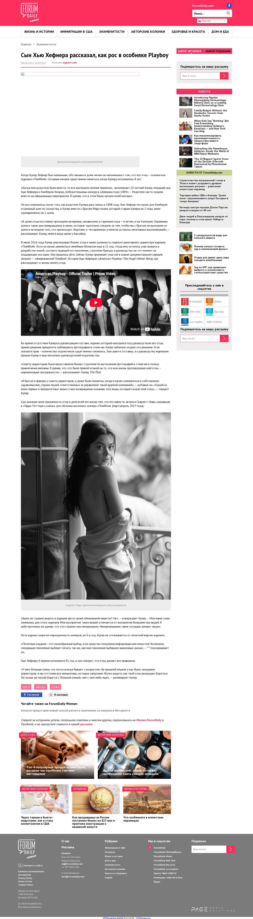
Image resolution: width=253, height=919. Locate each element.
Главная (26, 44)
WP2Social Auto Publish (113, 918)
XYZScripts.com (143, 918)
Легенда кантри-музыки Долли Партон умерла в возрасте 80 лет (203, 209)
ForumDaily (195, 301)
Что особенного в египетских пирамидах (143, 818)
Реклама (67, 847)
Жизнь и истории (39, 31)
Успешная (79, 788)
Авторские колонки (148, 31)
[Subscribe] (224, 76)
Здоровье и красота (188, 31)
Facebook (33, 694)
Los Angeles (195, 322)
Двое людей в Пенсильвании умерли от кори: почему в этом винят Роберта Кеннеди (203, 219)
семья (55, 687)
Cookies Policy (25, 884)
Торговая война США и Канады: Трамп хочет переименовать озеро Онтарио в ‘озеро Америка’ (203, 198)
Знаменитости (111, 31)
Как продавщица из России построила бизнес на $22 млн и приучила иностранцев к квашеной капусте (93, 822)
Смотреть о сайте (33, 865)
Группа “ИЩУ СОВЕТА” (165, 873)
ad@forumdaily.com (72, 863)
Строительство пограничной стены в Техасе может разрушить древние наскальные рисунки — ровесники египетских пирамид (202, 185)
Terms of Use (25, 881)
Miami (217, 301)
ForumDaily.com (203, 5)
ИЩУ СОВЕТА (214, 322)
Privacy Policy (25, 878)
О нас (65, 841)
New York (194, 312)
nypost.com (70, 62)
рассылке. (86, 724)
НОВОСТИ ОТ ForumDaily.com (204, 172)
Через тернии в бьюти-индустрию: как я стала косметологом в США (37, 820)
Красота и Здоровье (116, 873)
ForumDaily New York (164, 860)
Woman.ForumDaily (148, 720)
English (108, 877)
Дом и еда (220, 31)
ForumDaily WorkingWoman (168, 852)
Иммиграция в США (76, 31)
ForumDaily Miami (163, 856)
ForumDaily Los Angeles (166, 869)
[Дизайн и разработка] (213, 909)
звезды (40, 687)
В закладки (61, 694)
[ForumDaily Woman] (27, 849)
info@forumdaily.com (72, 876)
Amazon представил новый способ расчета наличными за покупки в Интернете (75, 710)
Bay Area (219, 312)
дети (26, 687)
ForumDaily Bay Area (164, 864)
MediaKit (66, 853)
